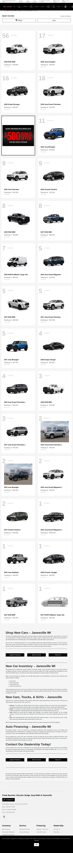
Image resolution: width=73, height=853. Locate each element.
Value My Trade (41, 832)
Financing (40, 826)
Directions (57, 832)
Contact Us (58, 655)
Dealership (58, 826)
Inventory (6, 826)
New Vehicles (6, 829)
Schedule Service (24, 829)
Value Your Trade (36, 655)
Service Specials (24, 832)
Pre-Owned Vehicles (8, 832)
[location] (39, 1)
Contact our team (61, 749)
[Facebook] (4, 817)
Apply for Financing (15, 655)
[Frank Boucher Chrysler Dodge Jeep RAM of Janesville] (7, 6)
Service (22, 826)
